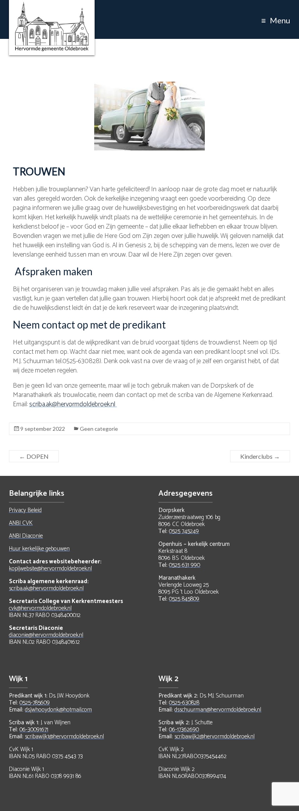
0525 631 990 (184, 565)
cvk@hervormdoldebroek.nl (40, 608)
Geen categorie (99, 428)
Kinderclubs (260, 456)
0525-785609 (34, 703)
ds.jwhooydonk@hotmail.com (58, 710)
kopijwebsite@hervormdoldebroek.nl (50, 568)
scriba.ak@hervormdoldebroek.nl (73, 404)
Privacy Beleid (25, 510)
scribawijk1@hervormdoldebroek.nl (64, 736)
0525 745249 (184, 531)
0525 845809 (184, 599)
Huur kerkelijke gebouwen (39, 549)
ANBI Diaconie (26, 536)
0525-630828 (184, 703)
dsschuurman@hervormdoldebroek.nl (217, 710)
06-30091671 (33, 729)
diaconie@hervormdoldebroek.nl (46, 635)
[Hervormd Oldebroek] (52, 5)
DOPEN (34, 456)
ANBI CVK (21, 523)
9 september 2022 (42, 428)
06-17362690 (184, 729)
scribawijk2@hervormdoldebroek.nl (214, 736)
